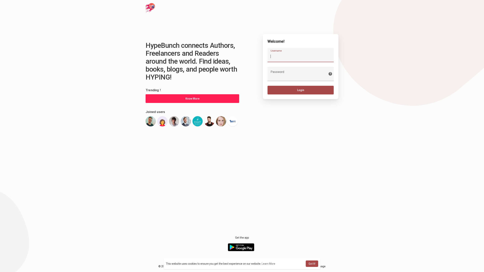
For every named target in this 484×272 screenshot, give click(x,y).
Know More (192, 98)
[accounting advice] (174, 121)
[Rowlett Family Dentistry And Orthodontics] (197, 121)
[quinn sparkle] (162, 121)
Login (300, 90)
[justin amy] (186, 121)
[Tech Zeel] (233, 121)
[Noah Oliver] (221, 121)
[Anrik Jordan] (151, 121)
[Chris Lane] (209, 121)
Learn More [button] (268, 263)
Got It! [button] (312, 263)
